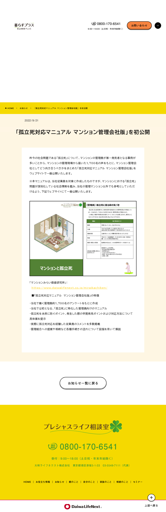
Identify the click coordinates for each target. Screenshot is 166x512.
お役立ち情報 (43, 482)
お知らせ (24, 108)
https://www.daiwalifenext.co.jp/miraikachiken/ (69, 287)
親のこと (73, 482)
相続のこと (122, 482)
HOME (27, 482)
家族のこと (106, 482)
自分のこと (89, 482)
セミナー (138, 482)
